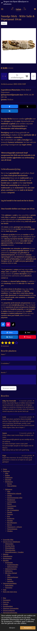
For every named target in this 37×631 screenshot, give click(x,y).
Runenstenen (7, 558)
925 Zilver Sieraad (11, 573)
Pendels (9, 512)
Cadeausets (9, 477)
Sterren (9, 525)
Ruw (8, 516)
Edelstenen (8, 489)
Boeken (7, 475)
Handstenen (11, 500)
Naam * (3, 354)
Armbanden (9, 562)
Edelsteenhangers (11, 569)
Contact (5, 604)
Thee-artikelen (11, 486)
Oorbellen (10, 581)
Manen (9, 504)
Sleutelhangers (12, 523)
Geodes (9, 495)
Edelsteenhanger (12, 577)
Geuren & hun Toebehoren (11, 542)
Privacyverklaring (9, 610)
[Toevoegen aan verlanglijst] (33, 76)
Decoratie (8, 479)
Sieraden (10, 520)
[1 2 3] (4, 76)
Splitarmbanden (12, 567)
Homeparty (6, 600)
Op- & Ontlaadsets (13, 510)
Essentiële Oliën (8, 540)
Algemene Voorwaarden (11, 608)
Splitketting (9, 571)
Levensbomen (11, 506)
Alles (6, 473)
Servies (9, 484)
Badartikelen (9, 585)
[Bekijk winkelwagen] (35, 9)
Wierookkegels (10, 548)
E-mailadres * (5, 363)
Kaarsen (5, 554)
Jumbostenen (11, 502)
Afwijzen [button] (12, 628)
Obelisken (10, 508)
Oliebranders (9, 544)
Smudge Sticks (10, 546)
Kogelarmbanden (12, 565)
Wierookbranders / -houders (14, 552)
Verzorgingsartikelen (10, 583)
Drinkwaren (9, 482)
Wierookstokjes (10, 550)
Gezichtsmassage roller (14, 498)
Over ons (6, 602)
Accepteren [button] (28, 628)
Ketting (9, 579)
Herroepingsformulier (10, 612)
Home (5, 469)
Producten (6, 471)
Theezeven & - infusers (14, 527)
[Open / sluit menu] (2, 9)
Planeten (10, 514)
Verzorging (8, 587)
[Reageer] (34, 401)
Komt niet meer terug (10, 592)
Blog (4, 598)
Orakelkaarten (7, 556)
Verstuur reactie (9, 388)
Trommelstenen (12, 529)
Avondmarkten (8, 606)
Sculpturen (10, 518)
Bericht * (4, 372)
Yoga (4, 590)
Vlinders (10, 531)
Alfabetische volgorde (14, 493)
